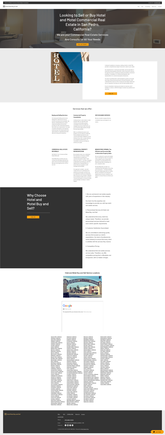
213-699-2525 (157, 2)
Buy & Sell (15, 6)
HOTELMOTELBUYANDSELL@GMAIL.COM (74, 422)
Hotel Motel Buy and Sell (13, 414)
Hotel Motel (8, 6)
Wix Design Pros (85, 429)
